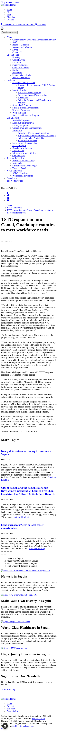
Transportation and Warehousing (32, 95)
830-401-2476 (19, 24)
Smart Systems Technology (24, 165)
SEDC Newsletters (20, 173)
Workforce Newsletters (22, 176)
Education (16, 62)
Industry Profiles (19, 90)
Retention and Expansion (23, 82)
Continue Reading (21, 517)
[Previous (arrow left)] (2, 554)
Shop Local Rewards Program (25, 115)
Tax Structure (18, 150)
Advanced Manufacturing (29, 92)
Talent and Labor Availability (31, 138)
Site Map (11, 708)
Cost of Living (18, 60)
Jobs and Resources (21, 77)
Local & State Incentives (23, 123)
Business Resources (21, 110)
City (9, 12)
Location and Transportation (24, 143)
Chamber (11, 17)
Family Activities (19, 65)
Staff (14, 42)
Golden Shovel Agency (22, 726)
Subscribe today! (8, 689)
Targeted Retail (19, 168)
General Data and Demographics (27, 128)
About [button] (9, 37)
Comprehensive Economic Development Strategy (34, 39)
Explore (15, 70)
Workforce (17, 130)
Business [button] (11, 80)
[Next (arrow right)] (5, 554)
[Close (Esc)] (2, 551)
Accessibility (12, 711)
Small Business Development (25, 108)
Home (9, 9)
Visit (9, 14)
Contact (10, 19)
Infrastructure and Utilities (23, 153)
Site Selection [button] (13, 118)
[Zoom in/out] (11, 551)
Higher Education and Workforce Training (37, 135)
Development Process (22, 148)
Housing (16, 57)
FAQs (15, 50)
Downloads (12, 178)
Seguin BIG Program (21, 105)
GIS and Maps (18, 155)
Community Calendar (22, 75)
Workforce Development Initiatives (33, 133)
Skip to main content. (10, 2)
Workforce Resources (27, 140)
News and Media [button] (14, 171)
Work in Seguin (19, 113)
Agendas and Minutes (22, 47)
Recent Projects (19, 145)
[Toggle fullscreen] (8, 551)
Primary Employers (21, 125)
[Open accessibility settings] (5, 726)
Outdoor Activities (20, 67)
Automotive (17, 163)
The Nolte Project (15, 181)
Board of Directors (20, 45)
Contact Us (17, 52)
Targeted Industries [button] (15, 158)
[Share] (5, 551)
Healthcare (17, 72)
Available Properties (21, 120)
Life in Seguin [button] (13, 55)
